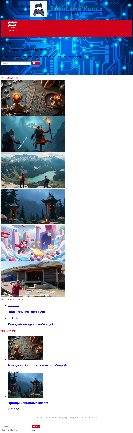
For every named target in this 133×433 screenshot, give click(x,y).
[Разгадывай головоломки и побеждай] (66, 98)
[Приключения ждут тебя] (66, 170)
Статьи (12, 27)
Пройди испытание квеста (28, 403)
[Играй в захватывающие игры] (66, 243)
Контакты (13, 30)
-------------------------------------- (66, 414)
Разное (93, 417)
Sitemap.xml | (81, 417)
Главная (12, 21)
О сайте (12, 24)
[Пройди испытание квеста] (66, 207)
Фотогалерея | (59, 417)
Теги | (70, 417)
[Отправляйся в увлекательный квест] (66, 134)
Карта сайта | (44, 417)
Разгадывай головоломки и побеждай (37, 365)
